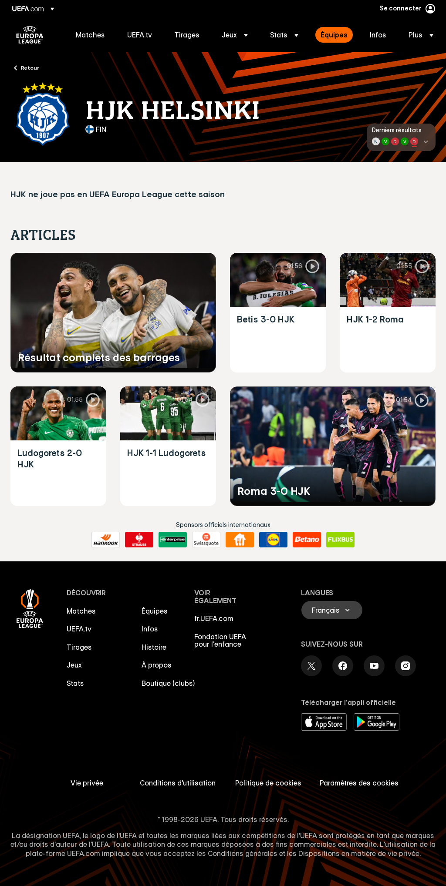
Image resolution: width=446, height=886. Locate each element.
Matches (81, 611)
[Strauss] (139, 539)
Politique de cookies (268, 783)
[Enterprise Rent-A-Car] (173, 539)
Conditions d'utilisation (178, 783)
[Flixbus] (340, 539)
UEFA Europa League (29, 35)
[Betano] (307, 539)
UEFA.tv (79, 629)
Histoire (154, 647)
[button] (234, 35)
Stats (75, 683)
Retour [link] (30, 67)
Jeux (74, 665)
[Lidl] (273, 539)
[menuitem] (90, 35)
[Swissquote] (206, 539)
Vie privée (87, 783)
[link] (90, 35)
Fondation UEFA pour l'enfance (220, 640)
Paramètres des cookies (359, 783)
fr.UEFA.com (213, 618)
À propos (157, 665)
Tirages (79, 647)
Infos (150, 629)
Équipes (155, 611)
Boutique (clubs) (168, 683)
